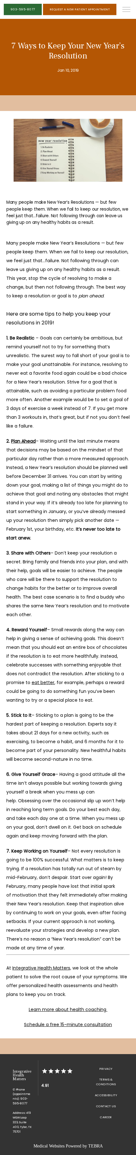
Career (106, 1117)
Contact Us (106, 1106)
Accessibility (106, 1095)
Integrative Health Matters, (41, 968)
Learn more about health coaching (68, 1009)
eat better (43, 682)
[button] (126, 10)
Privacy (105, 1069)
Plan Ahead (23, 441)
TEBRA (95, 1146)
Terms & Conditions (106, 1081)
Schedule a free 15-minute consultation (68, 1024)
